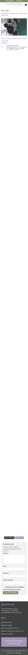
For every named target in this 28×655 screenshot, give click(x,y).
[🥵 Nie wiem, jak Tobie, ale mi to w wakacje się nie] (7, 454)
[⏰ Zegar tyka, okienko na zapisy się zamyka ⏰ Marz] (7, 288)
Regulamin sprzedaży (6, 625)
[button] (2, 5)
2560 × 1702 (23, 13)
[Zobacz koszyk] (25, 4)
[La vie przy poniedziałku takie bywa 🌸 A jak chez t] (7, 57)
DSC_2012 (5, 15)
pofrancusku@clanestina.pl (16, 640)
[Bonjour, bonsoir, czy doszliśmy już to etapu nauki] (20, 179)
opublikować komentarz (22, 38)
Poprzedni (4, 41)
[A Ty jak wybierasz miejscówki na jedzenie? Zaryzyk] (20, 91)
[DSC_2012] (14, 26)
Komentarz (6, 553)
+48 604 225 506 (16, 643)
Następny (4, 43)
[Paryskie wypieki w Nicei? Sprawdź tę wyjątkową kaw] (20, 301)
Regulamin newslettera (7, 634)
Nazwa (5, 566)
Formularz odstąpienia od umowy (10, 628)
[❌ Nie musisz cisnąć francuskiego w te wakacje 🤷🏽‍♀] (20, 415)
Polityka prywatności (6, 622)
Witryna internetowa (8, 580)
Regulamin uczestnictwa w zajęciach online (12, 631)
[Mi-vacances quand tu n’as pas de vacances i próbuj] (7, 139)
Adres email (6, 573)
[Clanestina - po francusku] (13, 5)
